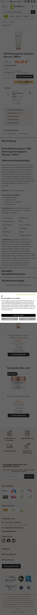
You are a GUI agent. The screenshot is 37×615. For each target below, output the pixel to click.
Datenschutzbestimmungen (22, 294)
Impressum (33, 294)
